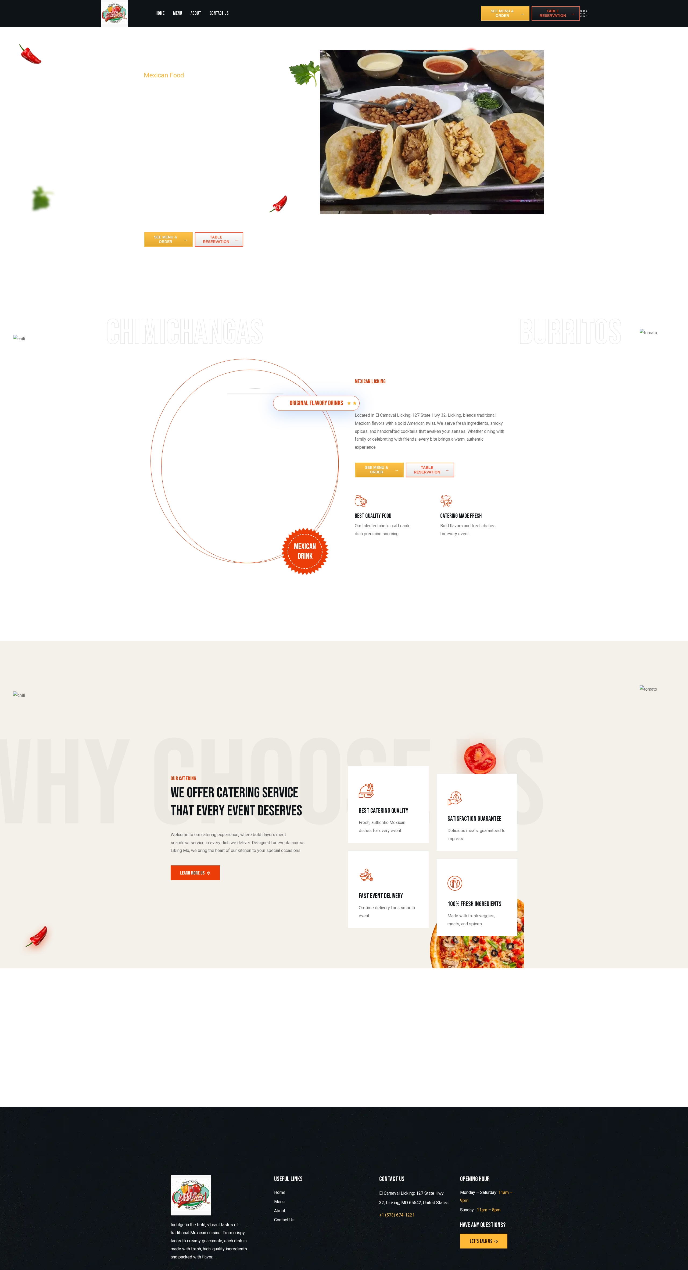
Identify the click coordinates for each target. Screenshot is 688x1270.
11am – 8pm (488, 1209)
